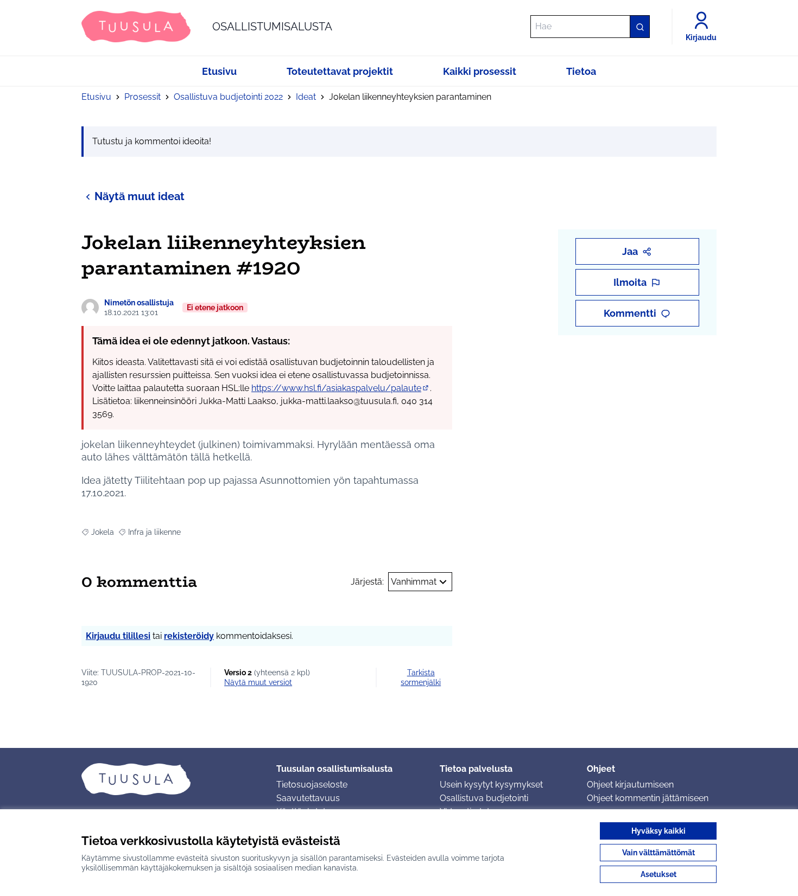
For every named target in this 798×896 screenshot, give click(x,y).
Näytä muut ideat (139, 196)
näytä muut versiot (258, 682)
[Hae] (639, 26)
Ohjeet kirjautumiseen (630, 784)
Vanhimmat (413, 582)
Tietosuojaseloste (311, 784)
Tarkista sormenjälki (421, 677)
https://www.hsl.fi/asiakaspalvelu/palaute (340, 388)
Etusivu (96, 97)
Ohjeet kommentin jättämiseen (647, 798)
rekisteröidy (189, 636)
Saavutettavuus (308, 798)
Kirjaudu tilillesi (118, 636)
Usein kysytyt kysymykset (491, 784)
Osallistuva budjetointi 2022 (228, 97)
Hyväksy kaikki (658, 831)
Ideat (306, 97)
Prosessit (142, 97)
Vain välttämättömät (658, 852)
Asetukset (658, 874)
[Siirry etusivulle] (170, 779)
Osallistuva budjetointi (484, 798)
